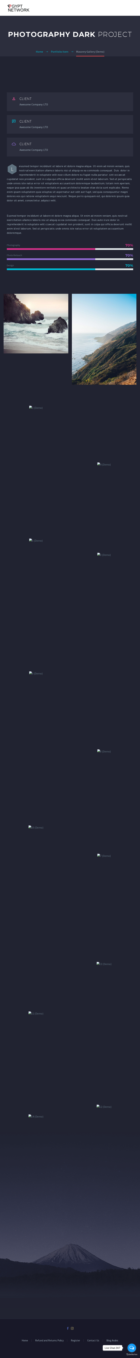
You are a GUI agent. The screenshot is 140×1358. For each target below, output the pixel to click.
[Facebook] (67, 1328)
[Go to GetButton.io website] (131, 1354)
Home (25, 1340)
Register (75, 1340)
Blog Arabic (112, 1340)
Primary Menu (133, 8)
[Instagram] (72, 1328)
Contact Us (93, 1340)
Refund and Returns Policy (49, 1340)
